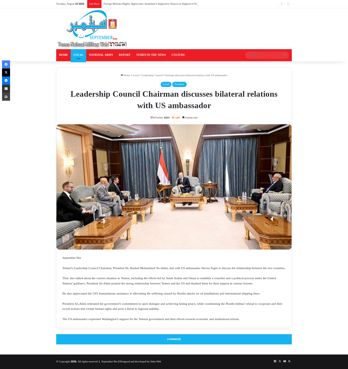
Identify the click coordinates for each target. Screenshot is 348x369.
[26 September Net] (92, 28)
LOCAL (78, 55)
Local (136, 75)
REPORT (124, 55)
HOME (63, 55)
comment (174, 339)
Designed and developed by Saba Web (140, 362)
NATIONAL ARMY (101, 55)
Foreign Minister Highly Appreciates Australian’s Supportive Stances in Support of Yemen (153, 4)
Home (126, 75)
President (179, 84)
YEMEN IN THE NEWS (151, 55)
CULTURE (178, 55)
